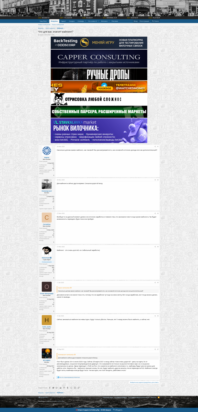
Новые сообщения (44, 25)
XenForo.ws (60, 401)
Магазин (104, 21)
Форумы (54, 21)
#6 (158, 316)
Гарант (63, 21)
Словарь (81, 21)
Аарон (42, 35)
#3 (158, 213)
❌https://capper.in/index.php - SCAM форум (93, 410)
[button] (48, 21)
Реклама (115, 21)
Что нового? (92, 21)
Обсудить (118, 410)
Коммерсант (47, 191)
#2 (158, 180)
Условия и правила (120, 397)
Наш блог (43, 21)
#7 (158, 349)
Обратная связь (108, 397)
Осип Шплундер (46, 293)
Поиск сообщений (58, 25)
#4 (158, 247)
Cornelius (46, 224)
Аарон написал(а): (64, 288)
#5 (158, 282)
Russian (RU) (44, 397)
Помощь (153, 397)
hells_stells (46, 327)
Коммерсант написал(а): (66, 355)
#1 (158, 146)
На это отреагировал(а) (70, 377)
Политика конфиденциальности (138, 397)
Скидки (72, 21)
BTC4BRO (46, 360)
